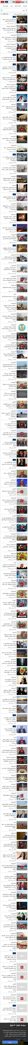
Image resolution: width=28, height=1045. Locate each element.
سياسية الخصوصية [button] (21, 1039)
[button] (2, 10)
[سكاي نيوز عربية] (18, 2)
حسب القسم (5, 14)
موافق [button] (10, 1042)
